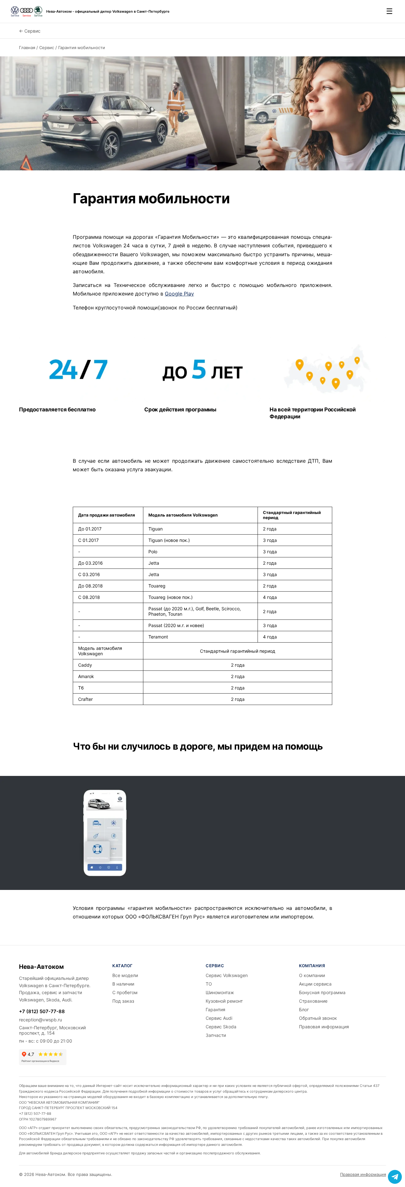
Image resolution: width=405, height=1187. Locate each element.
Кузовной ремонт (224, 1001)
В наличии (123, 984)
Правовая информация (324, 1026)
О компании (312, 975)
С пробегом (125, 992)
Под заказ (123, 1001)
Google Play (179, 293)
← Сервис (29, 31)
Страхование (313, 1001)
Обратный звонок (318, 1018)
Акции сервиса (315, 984)
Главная (27, 47)
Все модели (125, 975)
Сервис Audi (219, 1018)
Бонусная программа (322, 992)
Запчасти (216, 1035)
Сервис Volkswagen (227, 975)
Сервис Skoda (221, 1026)
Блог (304, 1009)
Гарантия (215, 1009)
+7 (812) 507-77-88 (42, 1011)
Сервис (46, 47)
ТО (209, 984)
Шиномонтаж (220, 992)
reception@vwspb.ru (40, 1019)
